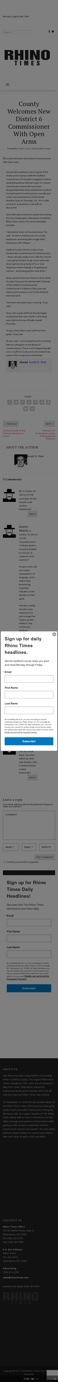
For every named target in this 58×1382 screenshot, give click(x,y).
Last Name (11, 703)
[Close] (54, 634)
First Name (11, 687)
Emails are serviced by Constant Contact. (21, 732)
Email (8, 672)
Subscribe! (29, 741)
